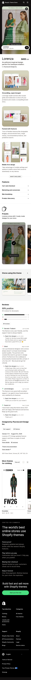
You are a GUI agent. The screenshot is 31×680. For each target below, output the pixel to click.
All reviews (6, 323)
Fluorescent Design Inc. (10, 66)
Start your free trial (15, 592)
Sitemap (4, 672)
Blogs (3, 645)
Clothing (4, 613)
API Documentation (8, 639)
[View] (13, 287)
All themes (16, 429)
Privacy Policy (6, 664)
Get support (7, 429)
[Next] (27, 273)
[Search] (23, 2)
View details (6, 442)
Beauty (4, 616)
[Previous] (23, 273)
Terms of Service (7, 659)
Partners (18, 639)
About (18, 636)
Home (4, 624)
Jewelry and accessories (5, 620)
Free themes (20, 616)
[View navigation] (27, 2)
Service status (20, 645)
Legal (17, 642)
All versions (14, 442)
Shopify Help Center (8, 636)
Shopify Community (8, 642)
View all (17, 462)
